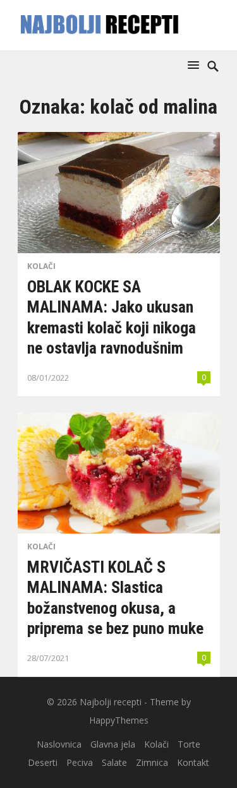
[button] (196, 64)
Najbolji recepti (111, 702)
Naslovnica (59, 744)
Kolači (41, 266)
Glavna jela (112, 744)
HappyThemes (119, 720)
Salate (114, 762)
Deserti (43, 762)
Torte (189, 744)
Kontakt (193, 762)
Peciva (79, 762)
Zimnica (152, 762)
